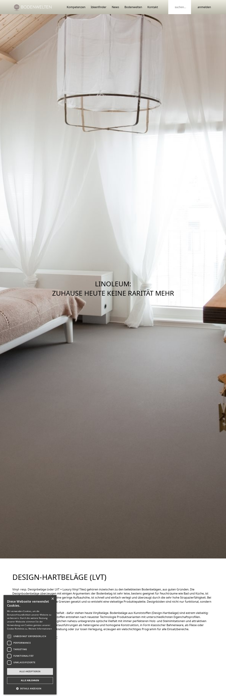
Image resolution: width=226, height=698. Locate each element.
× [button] (52, 599)
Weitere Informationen (40, 628)
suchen (172, 7)
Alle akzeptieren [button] (29, 671)
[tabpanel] (113, 286)
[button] (30, 688)
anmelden (204, 7)
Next (222, 286)
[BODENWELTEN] (32, 7)
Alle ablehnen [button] (30, 680)
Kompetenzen (76, 7)
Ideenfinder (98, 7)
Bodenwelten (133, 7)
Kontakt (152, 7)
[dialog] (30, 644)
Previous (3, 286)
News (115, 7)
